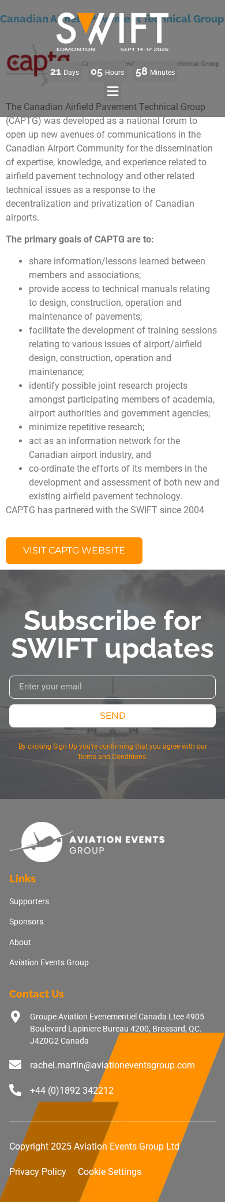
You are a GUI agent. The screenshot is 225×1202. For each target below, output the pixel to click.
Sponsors (26, 921)
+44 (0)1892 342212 (72, 1090)
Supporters (29, 901)
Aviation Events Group (49, 962)
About (20, 942)
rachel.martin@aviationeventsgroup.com (112, 1065)
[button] (112, 91)
